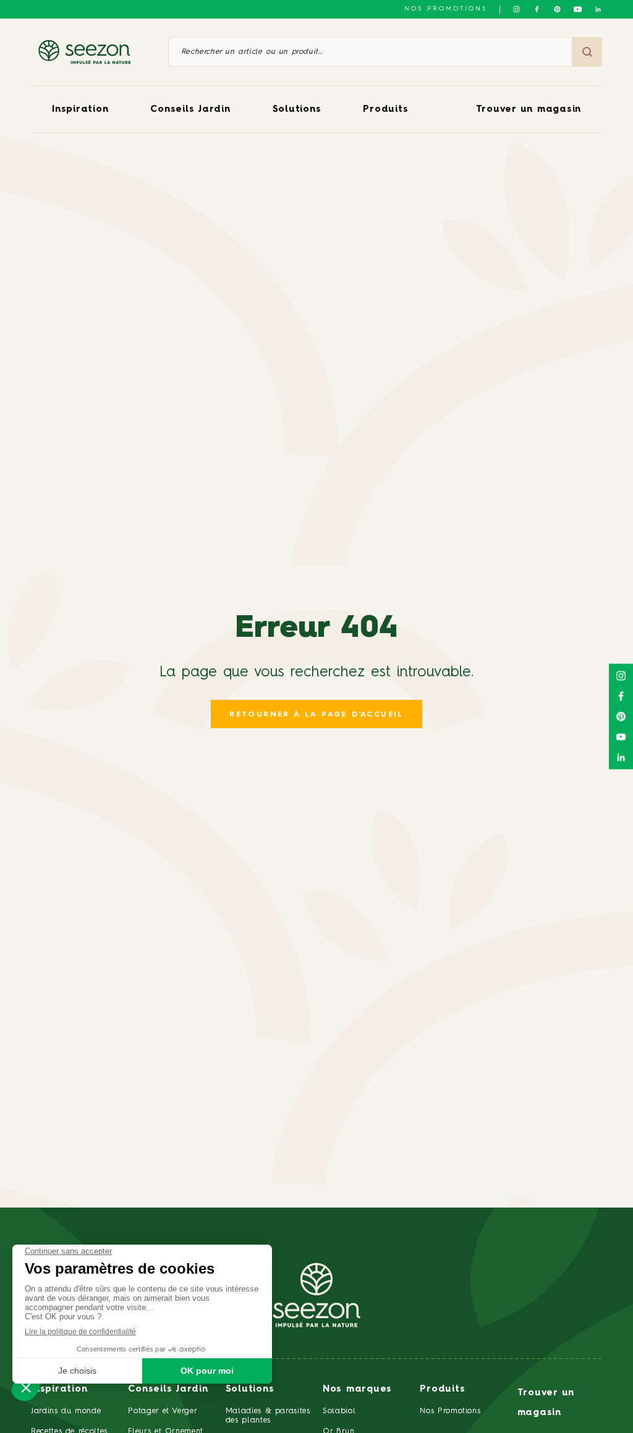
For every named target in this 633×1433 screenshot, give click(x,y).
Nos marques (357, 1389)
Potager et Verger (162, 1411)
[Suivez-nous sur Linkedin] (598, 9)
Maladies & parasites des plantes (268, 1415)
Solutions (297, 109)
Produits (385, 109)
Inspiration (80, 109)
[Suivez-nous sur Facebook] (537, 9)
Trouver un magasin (529, 109)
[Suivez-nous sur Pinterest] (557, 9)
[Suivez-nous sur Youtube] (578, 9)
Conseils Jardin (190, 109)
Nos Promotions (450, 1411)
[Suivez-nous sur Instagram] (516, 9)
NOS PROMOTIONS (445, 9)
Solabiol (339, 1411)
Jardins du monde (66, 1411)
